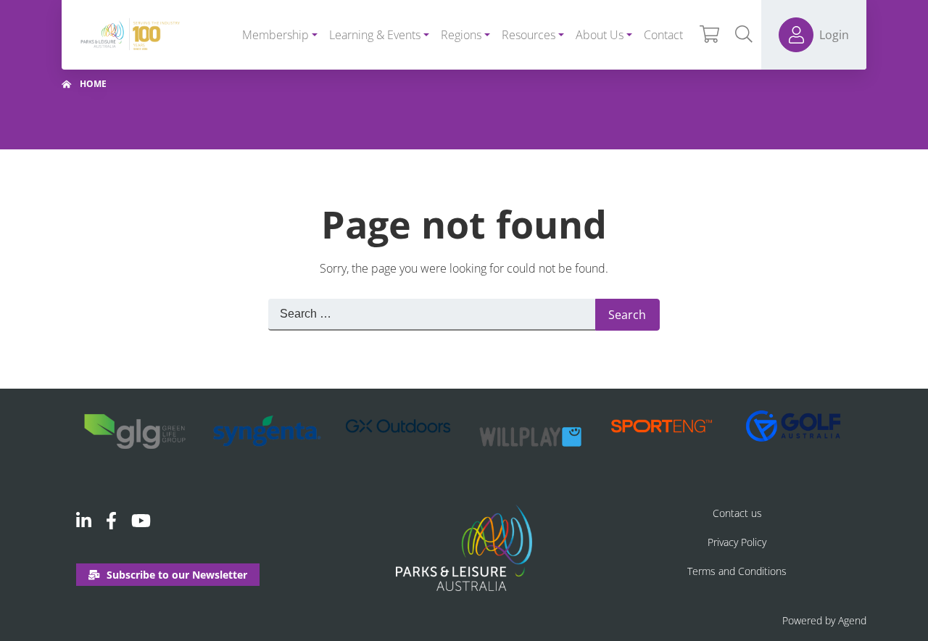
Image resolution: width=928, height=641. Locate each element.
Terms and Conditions (737, 571)
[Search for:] (431, 315)
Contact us (737, 513)
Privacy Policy (737, 542)
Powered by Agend (824, 620)
